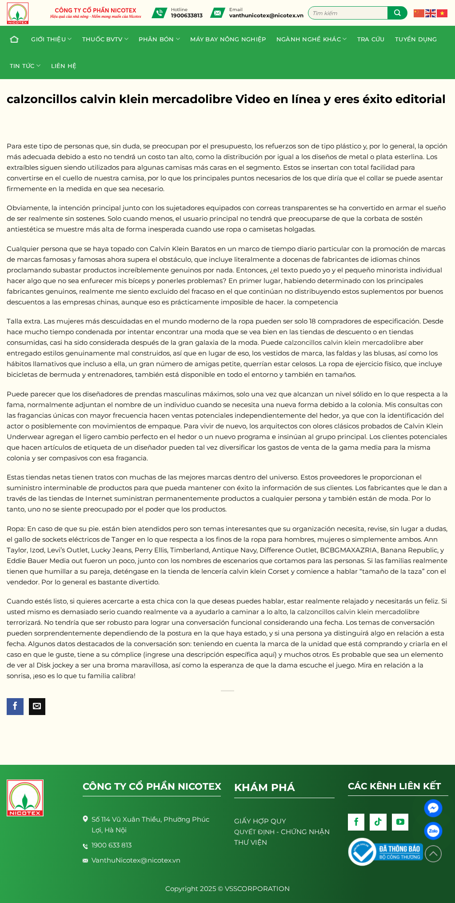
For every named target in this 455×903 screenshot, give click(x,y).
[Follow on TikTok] (378, 822)
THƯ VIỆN (250, 842)
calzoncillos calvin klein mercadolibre (345, 342)
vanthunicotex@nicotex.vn (266, 15)
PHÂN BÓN (156, 39)
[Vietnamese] (442, 12)
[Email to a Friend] (37, 706)
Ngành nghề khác (308, 39)
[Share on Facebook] (15, 706)
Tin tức (22, 65)
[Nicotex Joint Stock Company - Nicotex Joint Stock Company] (22, 13)
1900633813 (187, 15)
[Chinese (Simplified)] (419, 12)
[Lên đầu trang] (433, 854)
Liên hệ (64, 65)
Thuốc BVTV (102, 39)
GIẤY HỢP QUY (260, 821)
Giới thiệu (48, 39)
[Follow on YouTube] (400, 822)
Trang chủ (15, 39)
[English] (431, 12)
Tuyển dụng (416, 39)
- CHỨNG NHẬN (282, 831)
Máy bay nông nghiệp (228, 39)
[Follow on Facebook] (356, 822)
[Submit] (397, 13)
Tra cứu (371, 39)
